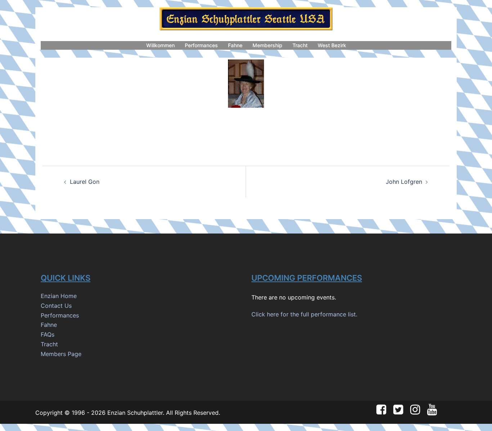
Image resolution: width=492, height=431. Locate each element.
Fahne (235, 45)
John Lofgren (404, 181)
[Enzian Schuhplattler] (246, 21)
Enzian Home (59, 295)
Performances (201, 45)
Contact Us (56, 305)
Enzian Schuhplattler (135, 412)
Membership (267, 45)
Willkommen (160, 45)
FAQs (47, 334)
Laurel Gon (84, 181)
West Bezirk (332, 45)
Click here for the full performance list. (304, 314)
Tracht (300, 45)
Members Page (61, 353)
